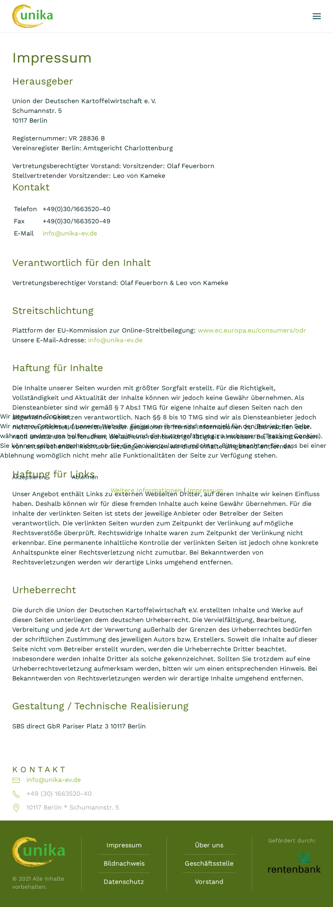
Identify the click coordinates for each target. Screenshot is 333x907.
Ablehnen (85, 477)
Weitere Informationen (146, 490)
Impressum (205, 490)
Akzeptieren (28, 477)
